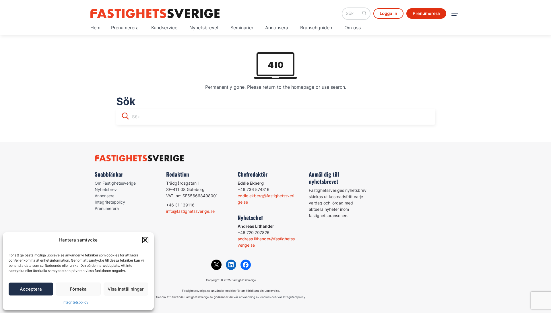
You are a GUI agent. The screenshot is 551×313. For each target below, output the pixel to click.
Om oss (352, 27)
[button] (145, 240)
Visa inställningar (126, 289)
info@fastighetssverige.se (190, 211)
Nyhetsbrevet (204, 27)
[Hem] (155, 13)
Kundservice (164, 27)
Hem (95, 27)
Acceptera (31, 289)
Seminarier (241, 27)
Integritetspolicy (75, 302)
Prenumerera (125, 27)
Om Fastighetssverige (115, 183)
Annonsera (276, 27)
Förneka (78, 289)
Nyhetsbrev (106, 189)
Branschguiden (316, 27)
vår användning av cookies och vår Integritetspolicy (269, 297)
